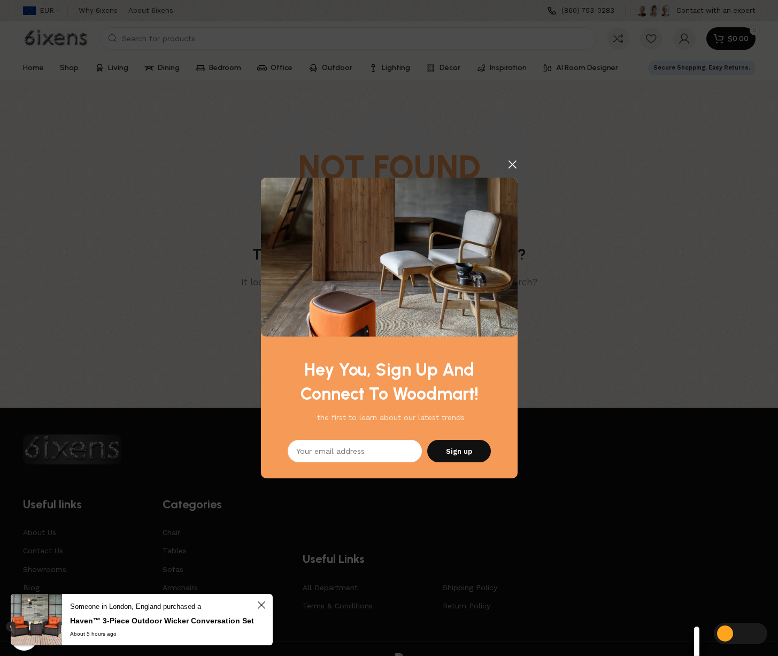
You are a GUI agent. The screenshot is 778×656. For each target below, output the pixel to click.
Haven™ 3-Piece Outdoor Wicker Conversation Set (162, 620)
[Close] (512, 164)
